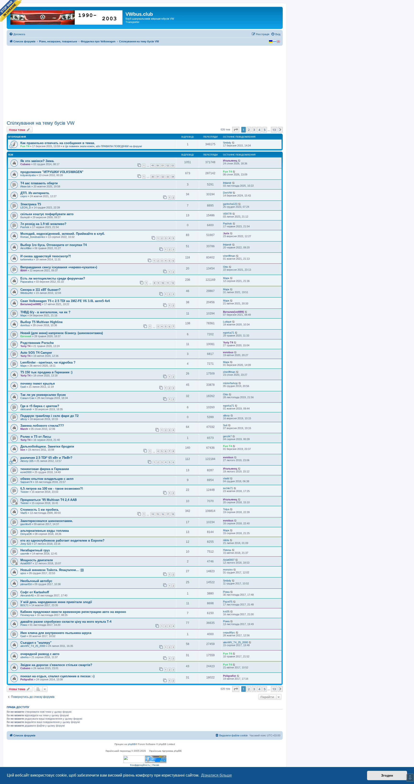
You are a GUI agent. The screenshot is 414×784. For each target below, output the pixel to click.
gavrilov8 (25, 524)
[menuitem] (17, 34)
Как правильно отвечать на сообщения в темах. (57, 143)
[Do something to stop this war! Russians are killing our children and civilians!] (11, 11)
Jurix (226, 233)
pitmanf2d (26, 584)
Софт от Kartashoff (34, 592)
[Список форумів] (67, 16)
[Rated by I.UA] (133, 759)
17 (168, 514)
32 (162, 176)
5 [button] (264, 130)
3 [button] (254, 130)
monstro (228, 569)
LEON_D (25, 207)
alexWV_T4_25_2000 (32, 645)
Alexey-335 (27, 460)
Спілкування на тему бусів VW (41, 123)
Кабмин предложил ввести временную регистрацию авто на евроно (73, 612)
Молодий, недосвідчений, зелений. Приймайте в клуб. (62, 233)
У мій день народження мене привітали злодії (56, 602)
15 (157, 514)
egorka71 (228, 332)
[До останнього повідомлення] (233, 142)
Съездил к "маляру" (36, 642)
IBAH (23, 270)
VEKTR (227, 213)
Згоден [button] (387, 775)
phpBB (132, 744)
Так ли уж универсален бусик (43, 395)
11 (168, 283)
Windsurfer (26, 292)
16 (162, 514)
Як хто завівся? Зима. (37, 161)
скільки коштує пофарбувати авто (47, 214)
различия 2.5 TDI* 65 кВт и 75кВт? (46, 457)
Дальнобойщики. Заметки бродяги (47, 446)
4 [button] (259, 130)
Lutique (227, 321)
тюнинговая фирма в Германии (44, 469)
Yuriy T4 (25, 346)
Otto (225, 266)
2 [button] (249, 130)
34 (173, 176)
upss (23, 573)
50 (157, 165)
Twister (24, 491)
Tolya (226, 509)
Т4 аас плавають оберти (39, 183)
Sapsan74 (26, 482)
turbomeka (26, 259)
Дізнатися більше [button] (216, 775)
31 (157, 176)
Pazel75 (227, 601)
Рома (226, 591)
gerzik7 (227, 436)
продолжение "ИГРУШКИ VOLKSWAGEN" (51, 172)
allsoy (23, 419)
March (24, 428)
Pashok (24, 227)
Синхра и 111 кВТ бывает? (40, 289)
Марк (226, 278)
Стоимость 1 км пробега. (39, 509)
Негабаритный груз (35, 550)
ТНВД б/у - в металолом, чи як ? (45, 312)
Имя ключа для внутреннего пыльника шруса (55, 633)
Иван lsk (25, 186)
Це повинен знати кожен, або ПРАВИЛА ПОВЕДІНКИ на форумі (103, 146)
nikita (226, 540)
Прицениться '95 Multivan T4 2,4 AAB (48, 500)
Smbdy (227, 142)
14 (152, 514)
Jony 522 (25, 543)
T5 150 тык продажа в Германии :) (46, 372)
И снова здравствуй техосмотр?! (45, 256)
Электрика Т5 (30, 204)
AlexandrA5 (27, 595)
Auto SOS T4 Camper (36, 352)
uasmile (24, 553)
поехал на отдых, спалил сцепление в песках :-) (57, 676)
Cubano (25, 164)
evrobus (228, 352)
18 (173, 514)
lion (22, 449)
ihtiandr (227, 182)
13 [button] (274, 130)
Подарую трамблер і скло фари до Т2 (49, 416)
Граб (23, 386)
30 (152, 176)
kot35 (226, 611)
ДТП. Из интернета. (35, 193)
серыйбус (229, 632)
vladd (226, 478)
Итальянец (230, 160)
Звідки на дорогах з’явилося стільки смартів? (56, 665)
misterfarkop (230, 383)
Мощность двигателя (36, 560)
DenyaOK (26, 533)
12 (173, 283)
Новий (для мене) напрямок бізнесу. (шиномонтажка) (61, 333)
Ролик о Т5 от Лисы (35, 436)
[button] (235, 130)
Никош (227, 550)
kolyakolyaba (28, 175)
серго (23, 196)
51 (162, 165)
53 (173, 165)
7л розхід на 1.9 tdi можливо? (43, 224)
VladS (23, 512)
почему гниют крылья (37, 383)
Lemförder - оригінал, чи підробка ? (47, 362)
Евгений (25, 336)
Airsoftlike (26, 248)
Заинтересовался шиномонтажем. (46, 521)
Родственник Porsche (37, 343)
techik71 (228, 488)
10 (162, 283)
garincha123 (230, 203)
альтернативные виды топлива (44, 530)
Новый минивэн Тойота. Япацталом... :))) (52, 570)
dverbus (25, 325)
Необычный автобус (36, 581)
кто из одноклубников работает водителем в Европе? (62, 540)
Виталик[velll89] (30, 304)
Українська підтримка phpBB (165, 751)
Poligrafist (26, 679)
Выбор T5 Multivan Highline (41, 322)
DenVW (227, 192)
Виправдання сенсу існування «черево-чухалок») (58, 267)
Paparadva (26, 281)
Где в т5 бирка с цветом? (39, 406)
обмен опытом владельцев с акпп (47, 479)
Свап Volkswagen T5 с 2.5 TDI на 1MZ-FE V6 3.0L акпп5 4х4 (65, 301)
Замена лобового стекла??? (42, 425)
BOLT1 (24, 605)
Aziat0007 (26, 563)
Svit (225, 425)
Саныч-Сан (27, 398)
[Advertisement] (145, 83)
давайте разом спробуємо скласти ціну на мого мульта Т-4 (65, 621)
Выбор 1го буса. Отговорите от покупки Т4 (53, 245)
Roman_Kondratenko (32, 236)
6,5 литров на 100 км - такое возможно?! (51, 488)
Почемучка (27, 615)
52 (168, 165)
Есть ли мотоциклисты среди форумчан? (52, 278)
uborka (24, 657)
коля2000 (26, 472)
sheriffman (229, 255)
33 (168, 176)
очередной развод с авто (39, 654)
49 (152, 165)
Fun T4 (24, 146)
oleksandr (26, 409)
